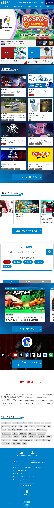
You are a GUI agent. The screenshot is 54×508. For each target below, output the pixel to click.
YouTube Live (9, 314)
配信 (11, 281)
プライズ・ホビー (19, 6)
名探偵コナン (38, 440)
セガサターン (41, 433)
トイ (30, 119)
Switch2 (7, 267)
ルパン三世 (47, 440)
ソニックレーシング (33, 436)
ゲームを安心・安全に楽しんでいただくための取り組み (28, 467)
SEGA (8, 423)
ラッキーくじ (23, 433)
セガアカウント (6, 440)
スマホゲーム (11, 95)
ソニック (24, 436)
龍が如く (17, 262)
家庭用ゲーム (5, 119)
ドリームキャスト (6, 436)
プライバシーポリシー (20, 473)
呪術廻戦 (15, 440)
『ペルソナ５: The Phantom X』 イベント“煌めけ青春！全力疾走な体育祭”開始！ (13, 91)
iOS (42, 423)
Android (37, 423)
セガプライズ (19, 429)
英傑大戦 (28, 262)
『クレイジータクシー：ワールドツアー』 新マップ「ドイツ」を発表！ (41, 165)
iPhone (48, 423)
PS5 (26, 426)
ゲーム (8, 6)
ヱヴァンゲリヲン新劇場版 (26, 440)
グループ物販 (27, 281)
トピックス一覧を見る (27, 177)
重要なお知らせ (27, 382)
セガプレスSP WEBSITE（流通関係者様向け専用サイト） (39, 461)
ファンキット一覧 (16, 443)
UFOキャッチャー (41, 429)
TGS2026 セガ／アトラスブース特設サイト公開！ (12, 165)
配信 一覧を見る (27, 329)
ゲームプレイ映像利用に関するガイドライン (25, 480)
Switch (32, 426)
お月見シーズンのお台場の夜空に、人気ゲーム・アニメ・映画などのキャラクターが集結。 (13, 141)
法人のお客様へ (15, 461)
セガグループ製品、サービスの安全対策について (26, 476)
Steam (20, 426)
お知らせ (31, 95)
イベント (17, 168)
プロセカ (15, 433)
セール (6, 262)
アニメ (30, 6)
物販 (49, 426)
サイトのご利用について (20, 470)
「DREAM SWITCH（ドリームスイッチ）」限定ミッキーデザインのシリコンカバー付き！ (40, 116)
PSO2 (42, 436)
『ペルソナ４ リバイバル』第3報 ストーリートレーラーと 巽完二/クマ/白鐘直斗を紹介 (40, 141)
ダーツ (39, 6)
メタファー (16, 436)
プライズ (10, 429)
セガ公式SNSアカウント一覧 (26, 363)
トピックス (46, 6)
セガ (3, 423)
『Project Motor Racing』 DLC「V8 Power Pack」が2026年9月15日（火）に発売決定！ (13, 116)
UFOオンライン (6, 433)
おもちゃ (32, 429)
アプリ (30, 423)
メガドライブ (32, 433)
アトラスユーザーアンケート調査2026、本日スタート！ (41, 91)
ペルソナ (39, 262)
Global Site (28, 485)
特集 (43, 281)
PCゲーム (4, 95)
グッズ (4, 429)
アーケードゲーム (40, 426)
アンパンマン (5, 443)
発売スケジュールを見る (27, 231)
